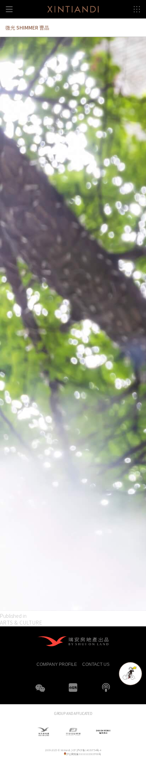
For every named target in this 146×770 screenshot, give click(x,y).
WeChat (40, 692)
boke (106, 687)
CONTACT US (96, 664)
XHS (73, 687)
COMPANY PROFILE (56, 664)
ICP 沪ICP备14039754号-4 (86, 750)
